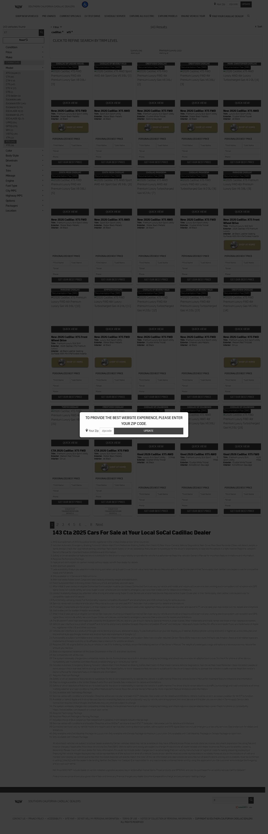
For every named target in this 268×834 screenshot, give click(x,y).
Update (149, 431)
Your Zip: (94, 431)
